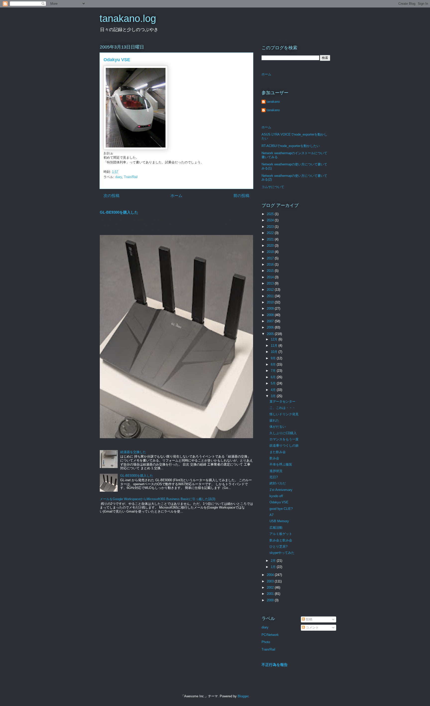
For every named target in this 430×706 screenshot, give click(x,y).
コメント (312, 627)
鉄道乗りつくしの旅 (284, 445)
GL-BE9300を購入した (119, 212)
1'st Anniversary (280, 490)
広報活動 (275, 527)
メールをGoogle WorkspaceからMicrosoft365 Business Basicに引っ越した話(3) (157, 499)
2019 (271, 252)
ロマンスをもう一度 (284, 439)
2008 (271, 315)
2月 (274, 561)
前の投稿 (241, 195)
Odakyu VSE (278, 502)
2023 (271, 227)
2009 (271, 308)
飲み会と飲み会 (280, 540)
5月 (274, 383)
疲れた (274, 420)
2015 (271, 271)
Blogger (243, 696)
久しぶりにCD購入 (283, 433)
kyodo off (276, 496)
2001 (271, 594)
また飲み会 (277, 452)
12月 (274, 339)
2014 (271, 277)
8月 (274, 364)
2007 (271, 321)
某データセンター (282, 401)
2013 (271, 283)
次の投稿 (111, 195)
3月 (274, 396)
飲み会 (274, 458)
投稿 (308, 619)
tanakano (273, 101)
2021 (271, 239)
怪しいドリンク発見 (284, 414)
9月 (274, 358)
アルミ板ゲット (280, 534)
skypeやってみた (281, 553)
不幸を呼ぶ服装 (280, 464)
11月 (274, 345)
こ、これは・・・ (282, 408)
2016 (271, 264)
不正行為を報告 (275, 664)
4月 (274, 390)
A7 (271, 515)
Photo (266, 642)
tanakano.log (128, 18)
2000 (271, 600)
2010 (271, 302)
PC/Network (270, 635)
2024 (271, 220)
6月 (274, 377)
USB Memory (279, 521)
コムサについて (273, 187)
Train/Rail (131, 177)
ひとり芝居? (278, 546)
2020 (271, 245)
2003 (271, 581)
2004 (271, 575)
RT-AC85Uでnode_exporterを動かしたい (291, 146)
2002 (271, 587)
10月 (274, 352)
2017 (271, 258)
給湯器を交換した (133, 452)
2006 (271, 327)
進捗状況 (275, 471)
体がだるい (277, 426)
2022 (271, 233)
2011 (271, 296)
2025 (271, 214)
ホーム (176, 195)
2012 (271, 289)
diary (118, 177)
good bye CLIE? (281, 509)
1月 (274, 567)
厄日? (273, 477)
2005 (271, 334)
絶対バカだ (277, 483)
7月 (274, 371)
